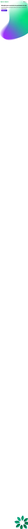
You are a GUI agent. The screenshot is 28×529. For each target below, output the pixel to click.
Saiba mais (3, 10)
